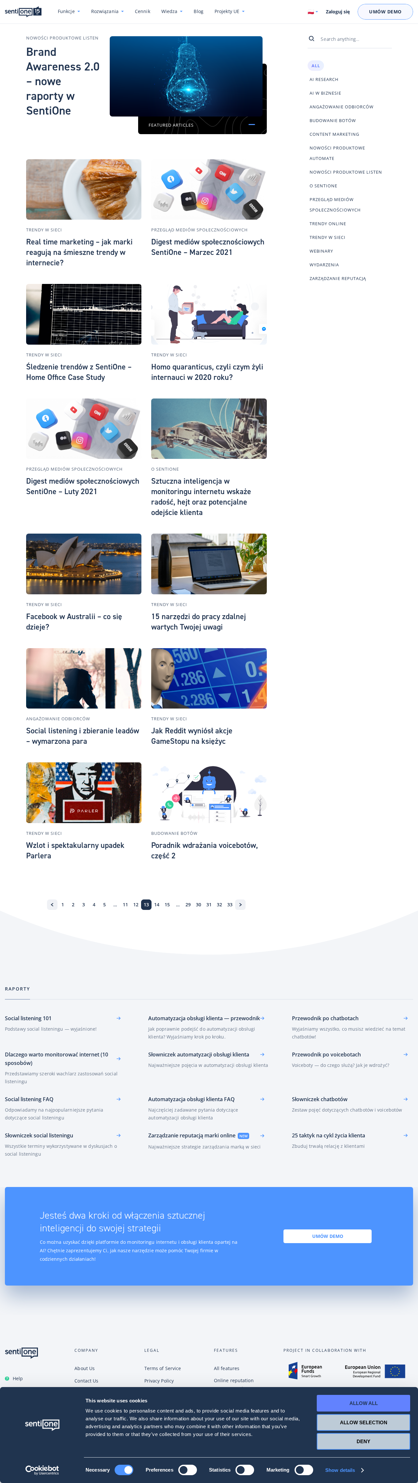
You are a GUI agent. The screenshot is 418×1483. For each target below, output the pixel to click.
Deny (363, 1441)
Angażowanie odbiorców (58, 719)
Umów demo (327, 1236)
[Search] (314, 39)
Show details (340, 1470)
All (316, 66)
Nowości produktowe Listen (62, 38)
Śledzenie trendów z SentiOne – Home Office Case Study (79, 372)
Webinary (321, 251)
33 (230, 904)
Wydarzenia (324, 265)
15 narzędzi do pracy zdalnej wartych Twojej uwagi (198, 621)
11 (125, 904)
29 (188, 904)
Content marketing (334, 134)
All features (226, 1368)
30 (198, 904)
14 (156, 904)
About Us (84, 1368)
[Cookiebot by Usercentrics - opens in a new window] (42, 1470)
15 (167, 904)
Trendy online (328, 223)
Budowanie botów (174, 833)
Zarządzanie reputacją (338, 278)
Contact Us (86, 1381)
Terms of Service (162, 1368)
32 (219, 904)
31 (209, 904)
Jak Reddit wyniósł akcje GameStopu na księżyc (192, 736)
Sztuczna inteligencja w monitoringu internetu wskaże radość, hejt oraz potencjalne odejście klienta (201, 497)
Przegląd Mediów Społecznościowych (199, 230)
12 (135, 904)
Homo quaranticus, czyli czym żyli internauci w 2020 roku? (207, 372)
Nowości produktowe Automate (337, 153)
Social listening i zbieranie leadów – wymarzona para (82, 736)
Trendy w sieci (44, 230)
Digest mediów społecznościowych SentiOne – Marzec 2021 (208, 247)
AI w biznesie (325, 93)
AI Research (324, 79)
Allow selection (363, 1422)
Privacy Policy (159, 1381)
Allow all (363, 1403)
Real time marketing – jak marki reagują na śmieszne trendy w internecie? (79, 252)
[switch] (187, 1470)
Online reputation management (234, 1384)
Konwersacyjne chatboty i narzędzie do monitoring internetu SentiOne (23, 12)
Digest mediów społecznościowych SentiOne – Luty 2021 (82, 486)
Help (18, 1378)
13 (146, 904)
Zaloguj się (338, 11)
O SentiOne (165, 469)
